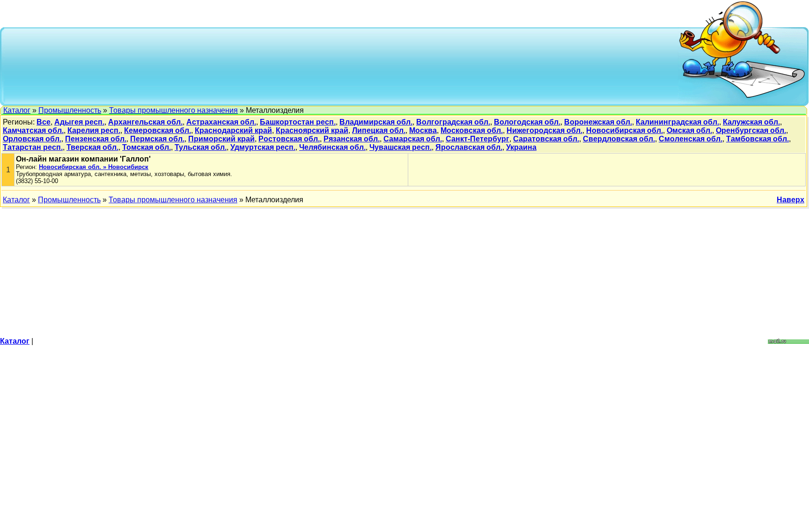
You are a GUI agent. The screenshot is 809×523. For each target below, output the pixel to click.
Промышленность (69, 110)
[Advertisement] (341, 65)
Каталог (16, 110)
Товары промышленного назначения (173, 110)
